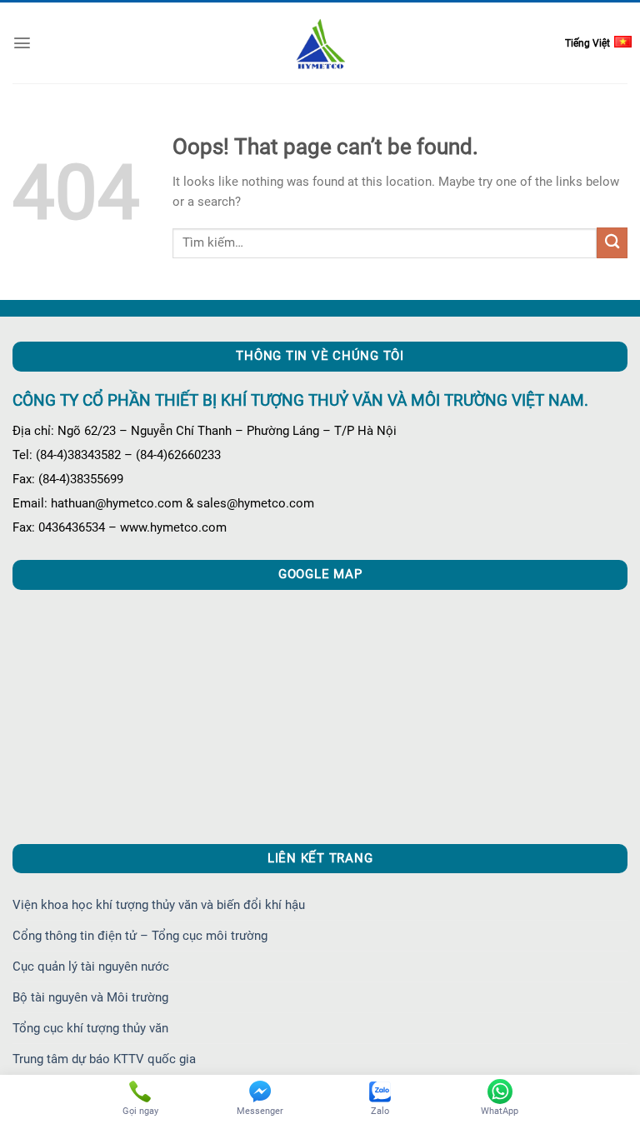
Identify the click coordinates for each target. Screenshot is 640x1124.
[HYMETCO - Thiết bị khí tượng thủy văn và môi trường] (320, 43)
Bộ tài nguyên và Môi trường (90, 997)
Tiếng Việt (587, 43)
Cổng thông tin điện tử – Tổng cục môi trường (140, 935)
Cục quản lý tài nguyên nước (90, 966)
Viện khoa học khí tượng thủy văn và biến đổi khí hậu (158, 904)
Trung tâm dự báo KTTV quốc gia (104, 1059)
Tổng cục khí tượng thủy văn (90, 1028)
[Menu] (22, 42)
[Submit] (612, 242)
